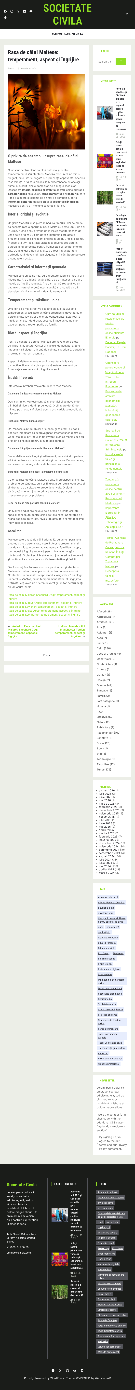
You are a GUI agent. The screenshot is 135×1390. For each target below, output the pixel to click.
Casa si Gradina (107, 653)
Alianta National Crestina (111, 902)
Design (101, 680)
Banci (100, 643)
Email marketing (106, 958)
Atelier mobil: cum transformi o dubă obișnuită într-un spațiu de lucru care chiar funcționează (121, 265)
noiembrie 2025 (109, 813)
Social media (105, 999)
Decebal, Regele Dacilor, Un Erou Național (115, 347)
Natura (101, 722)
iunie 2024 (105, 862)
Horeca (101, 706)
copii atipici (104, 932)
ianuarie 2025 (107, 839)
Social (100, 743)
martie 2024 (106, 872)
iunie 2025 (105, 823)
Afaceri (101, 611)
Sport (100, 748)
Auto (100, 637)
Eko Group (103, 953)
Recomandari (105, 732)
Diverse (101, 685)
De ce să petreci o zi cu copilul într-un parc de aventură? (121, 194)
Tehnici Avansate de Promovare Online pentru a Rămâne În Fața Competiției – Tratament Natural (115, 552)
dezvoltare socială (108, 937)
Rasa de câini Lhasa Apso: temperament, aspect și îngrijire (44, 610)
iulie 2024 (105, 859)
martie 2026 (106, 803)
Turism (101, 769)
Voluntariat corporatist (110, 1058)
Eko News (118, 953)
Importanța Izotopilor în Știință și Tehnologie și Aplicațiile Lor (113, 517)
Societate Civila (67, 14)
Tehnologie (104, 759)
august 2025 (107, 816)
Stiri (99, 753)
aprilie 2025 (106, 830)
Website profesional (108, 1063)
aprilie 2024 (106, 869)
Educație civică (106, 948)
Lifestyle (102, 716)
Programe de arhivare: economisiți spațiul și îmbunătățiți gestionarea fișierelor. (113, 405)
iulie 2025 (105, 820)
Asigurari (102, 632)
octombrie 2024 (109, 849)
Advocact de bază (108, 897)
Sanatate (102, 738)
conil (100, 927)
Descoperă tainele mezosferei (112, 575)
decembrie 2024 (109, 843)
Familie (101, 695)
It (97, 711)
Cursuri (101, 674)
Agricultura (104, 616)
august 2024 (107, 856)
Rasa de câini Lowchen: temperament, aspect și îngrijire (42, 606)
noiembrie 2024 (109, 846)
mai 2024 (105, 866)
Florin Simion (105, 963)
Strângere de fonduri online (109, 1022)
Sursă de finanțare (108, 1028)
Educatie (102, 690)
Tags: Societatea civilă (110, 1042)
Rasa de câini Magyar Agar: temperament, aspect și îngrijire (45, 602)
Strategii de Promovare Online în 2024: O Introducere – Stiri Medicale (116, 440)
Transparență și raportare (111, 1048)
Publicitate (103, 727)
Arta (99, 627)
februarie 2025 (108, 836)
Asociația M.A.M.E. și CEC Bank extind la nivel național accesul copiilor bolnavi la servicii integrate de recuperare (121, 109)
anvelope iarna (106, 907)
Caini (100, 648)
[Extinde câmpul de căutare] (127, 14)
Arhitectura (104, 622)
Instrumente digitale (109, 969)
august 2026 (107, 790)
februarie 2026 (108, 807)
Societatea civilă (107, 1004)
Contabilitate (105, 664)
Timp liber (103, 764)
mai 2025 (105, 826)
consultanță (113, 927)
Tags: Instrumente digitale (108, 1036)
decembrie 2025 (109, 810)
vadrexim (103, 1053)
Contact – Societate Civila (67, 33)
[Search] (121, 61)
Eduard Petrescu (107, 942)
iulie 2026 (105, 793)
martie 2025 (106, 833)
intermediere (105, 974)
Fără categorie (106, 701)
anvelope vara (105, 913)
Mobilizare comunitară (110, 988)
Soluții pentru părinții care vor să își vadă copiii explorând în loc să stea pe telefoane (121, 157)
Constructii (104, 659)
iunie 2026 (105, 797)
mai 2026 (105, 800)
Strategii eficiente (107, 1014)
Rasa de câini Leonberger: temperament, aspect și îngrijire (44, 614)
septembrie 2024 (109, 853)
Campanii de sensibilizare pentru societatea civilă (111, 920)
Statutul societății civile (110, 1009)
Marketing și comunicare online (111, 981)
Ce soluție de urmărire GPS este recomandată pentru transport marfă (121, 225)
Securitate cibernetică (110, 993)
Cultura (101, 669)
